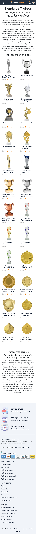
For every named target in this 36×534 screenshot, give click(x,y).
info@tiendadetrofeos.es (22, 447)
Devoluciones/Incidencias (9, 498)
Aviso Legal (5, 467)
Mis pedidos (5, 492)
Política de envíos (7, 470)
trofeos (31, 380)
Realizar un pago (6, 516)
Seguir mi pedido (6, 501)
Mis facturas (5, 495)
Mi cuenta (4, 489)
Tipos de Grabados (7, 507)
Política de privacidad (8, 476)
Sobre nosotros (6, 464)
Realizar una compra (8, 513)
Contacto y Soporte (7, 522)
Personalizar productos (9, 510)
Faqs (2, 486)
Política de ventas (7, 473)
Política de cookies (7, 479)
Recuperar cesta (6, 519)
